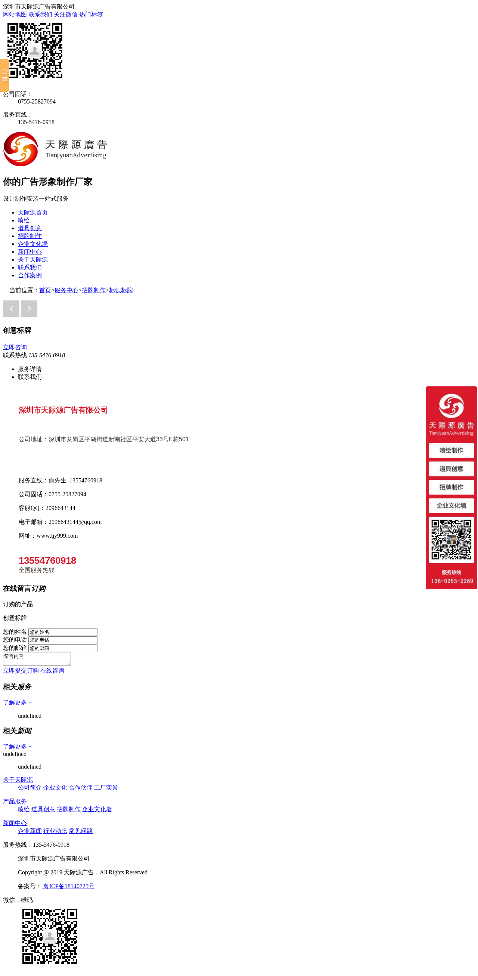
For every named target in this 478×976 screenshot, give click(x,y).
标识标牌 (121, 290)
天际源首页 (33, 212)
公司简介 (30, 787)
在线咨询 (52, 670)
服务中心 (66, 290)
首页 (45, 290)
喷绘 (24, 220)
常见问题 (81, 831)
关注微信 (66, 14)
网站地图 (15, 14)
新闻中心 (30, 251)
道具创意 (30, 228)
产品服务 (15, 801)
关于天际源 (33, 259)
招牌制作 (30, 236)
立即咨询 (15, 347)
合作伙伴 (81, 787)
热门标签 (91, 14)
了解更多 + (17, 702)
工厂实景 (106, 787)
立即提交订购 (21, 670)
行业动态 (55, 831)
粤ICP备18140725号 (68, 886)
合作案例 (30, 275)
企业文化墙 (33, 244)
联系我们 (40, 14)
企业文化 (55, 787)
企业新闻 (30, 831)
